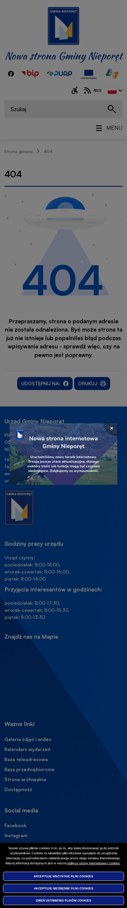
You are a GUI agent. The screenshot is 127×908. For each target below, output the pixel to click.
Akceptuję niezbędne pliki (63, 888)
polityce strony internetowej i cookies (93, 863)
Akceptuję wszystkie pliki (63, 876)
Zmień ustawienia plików (63, 900)
